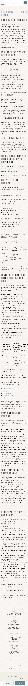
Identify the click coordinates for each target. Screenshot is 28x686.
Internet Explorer (8, 395)
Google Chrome (8, 388)
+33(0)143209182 (15, 640)
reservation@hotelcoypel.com (14, 653)
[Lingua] (25, 2)
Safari (5, 392)
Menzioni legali (14, 659)
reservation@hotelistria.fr (14, 641)
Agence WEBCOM (20, 678)
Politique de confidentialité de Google (14, 175)
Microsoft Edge (7, 393)
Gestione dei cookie (14, 668)
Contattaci (8, 683)
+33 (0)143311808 (15, 652)
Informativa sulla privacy (14, 662)
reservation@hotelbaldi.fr (14, 628)
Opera (5, 397)
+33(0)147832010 (15, 627)
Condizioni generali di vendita (14, 665)
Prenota (20, 683)
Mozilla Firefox (7, 390)
